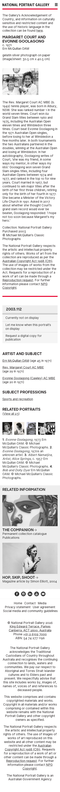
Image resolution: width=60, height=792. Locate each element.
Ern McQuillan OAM (15, 48)
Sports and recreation (17, 399)
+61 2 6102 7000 (35, 634)
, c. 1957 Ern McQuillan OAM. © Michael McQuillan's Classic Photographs (27, 460)
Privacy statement (18, 607)
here (39, 30)
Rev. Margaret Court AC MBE (23, 367)
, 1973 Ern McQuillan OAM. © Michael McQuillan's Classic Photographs (25, 443)
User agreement (44, 607)
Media (42, 603)
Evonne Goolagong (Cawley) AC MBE (28, 378)
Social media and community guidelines (30, 611)
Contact (30, 603)
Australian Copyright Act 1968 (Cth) (27, 261)
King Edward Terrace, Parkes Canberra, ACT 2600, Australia (30, 628)
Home (18, 603)
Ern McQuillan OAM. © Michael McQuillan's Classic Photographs (27, 474)
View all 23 (11, 414)
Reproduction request (17, 280)
